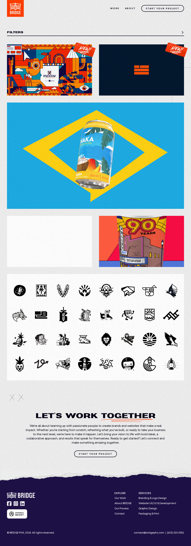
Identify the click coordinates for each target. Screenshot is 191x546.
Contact (120, 514)
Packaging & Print (149, 514)
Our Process (122, 508)
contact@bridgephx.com (149, 533)
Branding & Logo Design (153, 498)
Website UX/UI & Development (157, 503)
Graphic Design (148, 508)
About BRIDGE (123, 503)
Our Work (120, 498)
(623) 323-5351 (175, 533)
